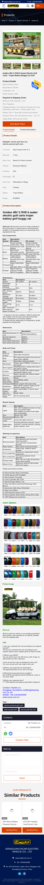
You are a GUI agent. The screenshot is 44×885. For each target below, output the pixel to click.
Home (4, 20)
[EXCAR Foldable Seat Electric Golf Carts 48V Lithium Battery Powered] (32, 810)
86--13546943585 (35, 2)
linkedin (19, 873)
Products (11, 20)
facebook (24, 873)
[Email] (10, 733)
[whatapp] (5, 733)
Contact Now (22, 740)
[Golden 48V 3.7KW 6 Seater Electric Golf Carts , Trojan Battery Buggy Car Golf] (22, 45)
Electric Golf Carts (22, 20)
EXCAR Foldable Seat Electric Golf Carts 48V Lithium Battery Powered (30, 823)
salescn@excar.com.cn (12, 2)
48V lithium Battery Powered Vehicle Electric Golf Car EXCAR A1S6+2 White (10, 823)
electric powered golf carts (13, 705)
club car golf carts (10, 709)
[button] (39, 67)
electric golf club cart (28, 709)
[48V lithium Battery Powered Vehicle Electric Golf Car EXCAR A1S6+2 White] (12, 810)
